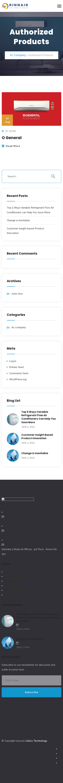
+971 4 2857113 (10, 521)
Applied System (15, 585)
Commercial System (17, 576)
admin (12, 131)
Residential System (17, 571)
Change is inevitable (18, 220)
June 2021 (17, 293)
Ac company (18, 327)
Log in (12, 361)
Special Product (15, 590)
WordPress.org (17, 379)
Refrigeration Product (18, 595)
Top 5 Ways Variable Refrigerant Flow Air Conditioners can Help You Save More (38, 417)
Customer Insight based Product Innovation (37, 436)
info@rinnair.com (11, 535)
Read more (13, 146)
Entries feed (16, 367)
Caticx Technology (36, 740)
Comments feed (18, 373)
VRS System (13, 581)
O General (12, 137)
